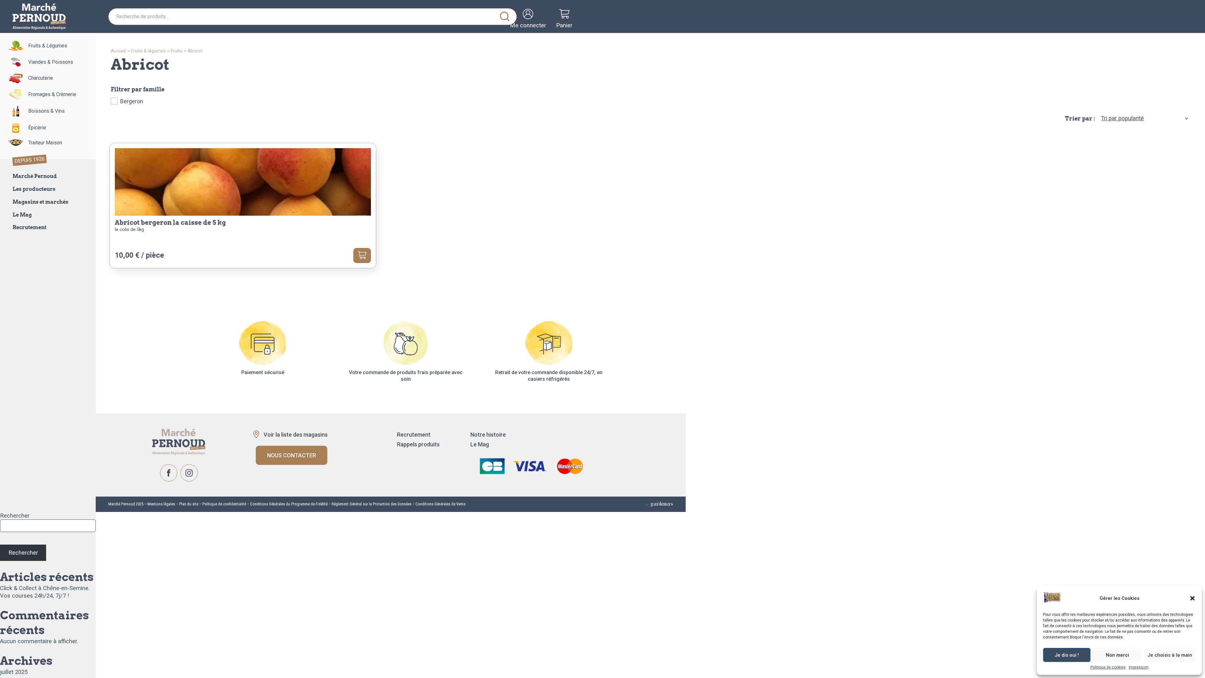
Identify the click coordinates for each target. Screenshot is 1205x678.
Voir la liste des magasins (296, 434)
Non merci (1117, 655)
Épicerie (37, 128)
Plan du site (188, 504)
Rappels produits (418, 444)
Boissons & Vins (46, 111)
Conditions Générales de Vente (440, 504)
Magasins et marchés (40, 202)
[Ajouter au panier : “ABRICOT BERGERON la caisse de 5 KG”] (362, 255)
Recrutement (29, 227)
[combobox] (312, 16)
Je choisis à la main (1170, 655)
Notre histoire (488, 434)
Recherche (504, 16)
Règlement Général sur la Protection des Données (371, 504)
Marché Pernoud (35, 176)
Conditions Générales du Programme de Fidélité (289, 504)
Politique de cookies (1108, 667)
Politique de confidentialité (224, 504)
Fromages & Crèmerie (52, 94)
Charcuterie (40, 78)
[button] (1192, 598)
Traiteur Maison (45, 143)
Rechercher (14, 515)
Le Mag (22, 215)
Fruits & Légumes (47, 46)
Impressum (1139, 667)
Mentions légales (161, 504)
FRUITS (176, 51)
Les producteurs (34, 189)
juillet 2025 (14, 672)
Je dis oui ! (1067, 655)
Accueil (118, 51)
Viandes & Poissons (50, 62)
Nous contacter (291, 455)
